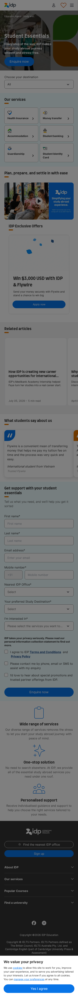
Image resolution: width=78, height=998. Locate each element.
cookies (18, 967)
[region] (39, 977)
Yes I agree (39, 989)
